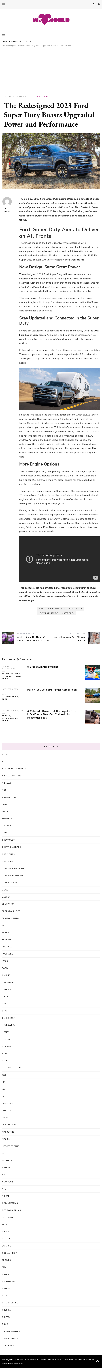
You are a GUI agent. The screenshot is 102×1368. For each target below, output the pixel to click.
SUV (4, 1267)
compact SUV (10, 882)
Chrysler (7, 861)
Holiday (6, 1046)
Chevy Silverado (12, 847)
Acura (5, 754)
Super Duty (68, 613)
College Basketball (14, 868)
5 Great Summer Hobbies (42, 667)
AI (3, 761)
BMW (4, 804)
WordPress (19, 1363)
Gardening (8, 982)
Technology (9, 1281)
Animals (6, 716)
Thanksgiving (10, 1303)
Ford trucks (75, 608)
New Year (7, 1182)
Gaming (6, 975)
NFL (4, 1189)
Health (6, 1032)
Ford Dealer (50, 527)
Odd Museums (10, 1203)
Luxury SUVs (9, 1125)
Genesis (6, 989)
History (6, 1039)
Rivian (5, 1231)
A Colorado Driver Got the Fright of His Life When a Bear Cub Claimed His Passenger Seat (51, 714)
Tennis (6, 1288)
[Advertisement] (51, 67)
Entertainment (11, 911)
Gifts (5, 996)
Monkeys (7, 1160)
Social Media (9, 1253)
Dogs (5, 890)
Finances (7, 947)
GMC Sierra (8, 1018)
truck (45, 97)
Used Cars (8, 1345)
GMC (4, 1004)
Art (4, 790)
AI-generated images (14, 768)
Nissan (6, 1196)
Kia (3, 1089)
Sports (6, 1260)
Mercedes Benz (10, 1146)
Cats (5, 833)
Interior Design (11, 1068)
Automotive (9, 797)
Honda (6, 1053)
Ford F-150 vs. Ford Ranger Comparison (52, 689)
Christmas (8, 854)
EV (3, 925)
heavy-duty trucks (48, 613)
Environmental (10, 718)
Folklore (7, 954)
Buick (5, 811)
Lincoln (6, 1110)
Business (7, 818)
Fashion (6, 939)
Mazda (6, 1139)
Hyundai (6, 1060)
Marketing (8, 1132)
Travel (16, 676)
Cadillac (7, 825)
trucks (80, 259)
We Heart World (28, 1359)
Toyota (6, 1310)
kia (3, 1082)
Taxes (5, 1274)
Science (6, 1246)
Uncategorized (11, 1331)
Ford (38, 97)
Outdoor (7, 1217)
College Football (13, 875)
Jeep (4, 1075)
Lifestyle (6, 676)
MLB (4, 1153)
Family (5, 932)
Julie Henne (7, 210)
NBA (4, 1174)
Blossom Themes (85, 1359)
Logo (5, 1117)
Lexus (5, 1096)
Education (8, 904)
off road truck (10, 697)
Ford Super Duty (56, 608)
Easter (6, 897)
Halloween (8, 1025)
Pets (4, 1224)
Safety (6, 1239)
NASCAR (6, 1167)
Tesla (5, 1296)
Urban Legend (10, 1338)
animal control (11, 776)
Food (5, 961)
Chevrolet (7, 674)
